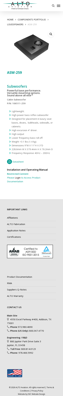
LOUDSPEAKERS (15, 24)
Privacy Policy (37, 390)
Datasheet (18, 161)
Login (17, 177)
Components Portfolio (32, 19)
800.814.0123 (28, 348)
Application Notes (16, 230)
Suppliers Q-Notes (17, 289)
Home (10, 19)
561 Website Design (36, 394)
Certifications (14, 236)
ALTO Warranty (15, 295)
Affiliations (12, 217)
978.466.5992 (26, 352)
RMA (9, 283)
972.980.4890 (25, 326)
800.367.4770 (36, 330)
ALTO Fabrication (16, 224)
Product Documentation (19, 276)
